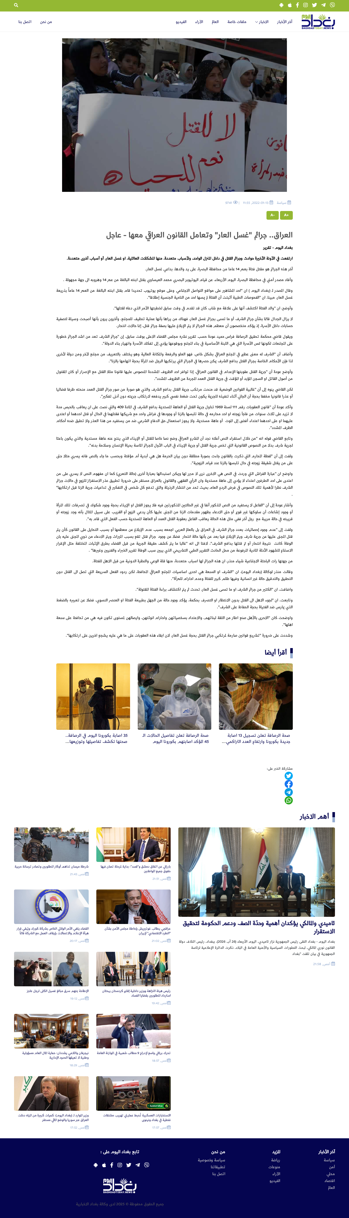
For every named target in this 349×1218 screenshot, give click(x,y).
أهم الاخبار (314, 817)
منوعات (274, 1167)
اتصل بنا (24, 22)
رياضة (275, 1160)
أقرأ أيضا (276, 653)
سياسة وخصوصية (211, 1160)
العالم (215, 22)
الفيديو (181, 22)
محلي (331, 1174)
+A (286, 215)
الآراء (199, 22)
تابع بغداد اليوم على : (119, 1151)
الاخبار (263, 22)
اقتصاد (329, 1181)
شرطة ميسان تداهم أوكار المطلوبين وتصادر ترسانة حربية (52, 867)
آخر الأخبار (284, 22)
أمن (332, 1167)
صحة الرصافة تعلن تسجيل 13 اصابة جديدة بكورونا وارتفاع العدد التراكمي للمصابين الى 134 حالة (258, 741)
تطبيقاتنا (218, 1167)
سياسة (329, 1160)
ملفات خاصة (237, 22)
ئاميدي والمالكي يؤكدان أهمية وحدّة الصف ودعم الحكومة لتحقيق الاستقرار (259, 927)
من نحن (46, 22)
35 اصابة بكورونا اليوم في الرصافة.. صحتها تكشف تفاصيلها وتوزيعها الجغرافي (96, 741)
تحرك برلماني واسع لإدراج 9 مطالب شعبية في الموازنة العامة (134, 1053)
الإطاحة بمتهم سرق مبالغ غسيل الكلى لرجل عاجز (58, 991)
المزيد (276, 1151)
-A (273, 215)
